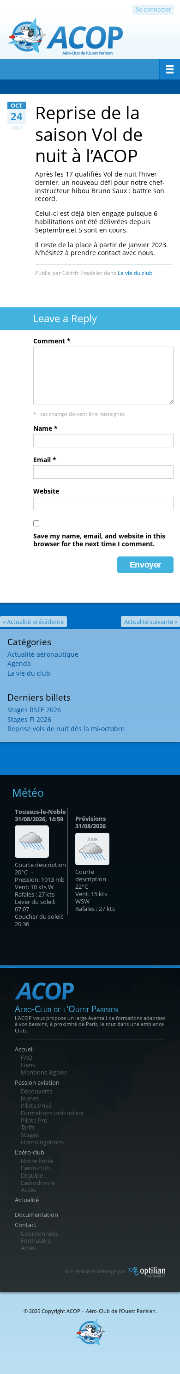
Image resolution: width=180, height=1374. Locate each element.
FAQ (26, 1057)
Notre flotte (37, 1161)
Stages (30, 1134)
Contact (25, 1225)
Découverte (37, 1091)
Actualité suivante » (150, 621)
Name (45, 428)
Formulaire (36, 1240)
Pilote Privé (36, 1105)
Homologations (42, 1142)
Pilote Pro (34, 1120)
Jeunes (30, 1098)
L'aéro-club (29, 1152)
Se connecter (153, 9)
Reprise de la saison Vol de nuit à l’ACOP (89, 133)
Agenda (19, 663)
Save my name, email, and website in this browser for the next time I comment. (99, 540)
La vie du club (135, 273)
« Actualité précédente (33, 621)
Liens (28, 1065)
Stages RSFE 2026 (34, 709)
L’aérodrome (38, 1183)
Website (46, 491)
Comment (52, 340)
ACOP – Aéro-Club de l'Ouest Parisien (111, 1310)
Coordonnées (39, 1233)
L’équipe (32, 1175)
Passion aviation (37, 1082)
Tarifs (28, 1127)
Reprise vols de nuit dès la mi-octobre (66, 728)
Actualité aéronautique (42, 654)
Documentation (36, 1214)
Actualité (27, 1200)
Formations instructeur (52, 1113)
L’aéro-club (35, 1168)
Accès (28, 1189)
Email (44, 459)
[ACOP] (65, 40)
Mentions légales (44, 1072)
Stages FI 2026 (29, 719)
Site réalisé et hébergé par (95, 1271)
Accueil (24, 1049)
